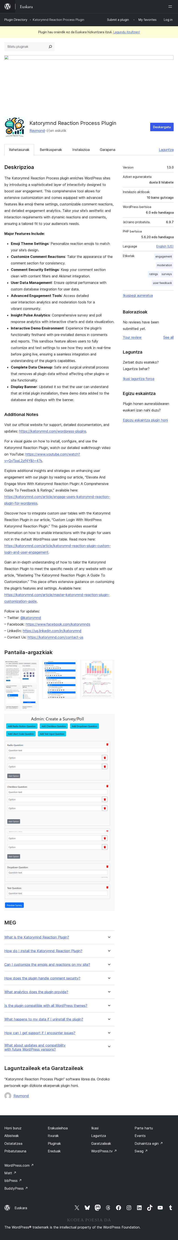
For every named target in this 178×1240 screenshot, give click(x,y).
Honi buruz (12, 1128)
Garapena (107, 149)
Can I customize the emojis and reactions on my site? (47, 965)
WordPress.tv (104, 1151)
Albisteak (11, 1136)
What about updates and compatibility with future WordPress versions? (35, 1047)
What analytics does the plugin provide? (36, 992)
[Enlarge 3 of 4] (108, 666)
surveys (167, 274)
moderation (164, 265)
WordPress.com (19, 1165)
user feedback (162, 283)
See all (168, 337)
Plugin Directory (15, 19)
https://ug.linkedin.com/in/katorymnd (52, 631)
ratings (153, 274)
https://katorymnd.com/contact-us (55, 637)
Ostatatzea (13, 1143)
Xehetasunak (19, 149)
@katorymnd (30, 618)
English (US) (165, 246)
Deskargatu (162, 127)
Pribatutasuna (15, 1151)
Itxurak (53, 1136)
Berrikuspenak (51, 149)
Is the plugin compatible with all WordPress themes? (45, 1006)
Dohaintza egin (149, 1143)
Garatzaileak (101, 1143)
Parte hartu (144, 1128)
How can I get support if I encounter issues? (39, 1033)
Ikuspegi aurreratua (138, 295)
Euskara (21, 1208)
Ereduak (54, 1151)
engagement (163, 256)
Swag (141, 1151)
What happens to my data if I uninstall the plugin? (43, 1019)
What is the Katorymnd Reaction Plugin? (36, 937)
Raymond (37, 130)
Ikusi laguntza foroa (138, 379)
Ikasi (95, 1128)
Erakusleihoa (58, 1128)
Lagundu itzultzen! (126, 32)
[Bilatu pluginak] (50, 46)
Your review (132, 337)
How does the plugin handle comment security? (42, 978)
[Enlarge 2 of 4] (71, 666)
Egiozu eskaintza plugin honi (145, 420)
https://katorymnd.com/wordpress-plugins (52, 431)
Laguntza (166, 149)
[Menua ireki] (171, 6)
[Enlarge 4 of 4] (108, 720)
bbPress (13, 1180)
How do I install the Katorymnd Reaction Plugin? (43, 951)
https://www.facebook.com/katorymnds (58, 624)
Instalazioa (81, 149)
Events (140, 1136)
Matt (10, 1173)
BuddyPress (16, 1188)
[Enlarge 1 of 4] (33, 666)
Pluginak (54, 1143)
